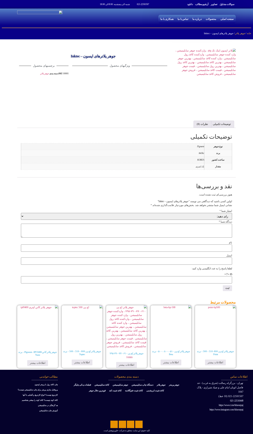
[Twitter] (130, 424)
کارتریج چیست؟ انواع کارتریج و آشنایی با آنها (40, 395)
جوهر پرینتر (174, 385)
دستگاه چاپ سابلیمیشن (142, 385)
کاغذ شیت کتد (115, 390)
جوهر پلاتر (240, 33)
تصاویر (214, 4)
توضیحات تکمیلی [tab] (222, 124)
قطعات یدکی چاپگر (82, 385)
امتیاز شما (225, 211)
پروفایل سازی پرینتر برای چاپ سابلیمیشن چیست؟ (38, 390)
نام (230, 242)
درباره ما (197, 19)
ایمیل (229, 255)
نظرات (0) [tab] (202, 124)
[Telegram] (122, 424)
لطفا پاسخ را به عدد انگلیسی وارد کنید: (212, 268)
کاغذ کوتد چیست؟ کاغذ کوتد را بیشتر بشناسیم (40, 400)
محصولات (211, 19)
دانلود (190, 4)
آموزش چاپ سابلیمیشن (48, 410)
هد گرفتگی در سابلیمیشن (48, 405)
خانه (249, 33)
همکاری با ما (167, 19)
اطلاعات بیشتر (215, 362)
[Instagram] (114, 424)
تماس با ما (183, 19)
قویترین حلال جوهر (97, 390)
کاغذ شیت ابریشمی (155, 390)
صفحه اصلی (227, 19)
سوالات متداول (227, 4)
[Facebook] (139, 424)
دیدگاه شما (225, 222)
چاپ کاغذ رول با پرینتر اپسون (46, 385)
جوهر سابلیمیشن (120, 385)
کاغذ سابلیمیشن (101, 385)
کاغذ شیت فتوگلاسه (134, 390)
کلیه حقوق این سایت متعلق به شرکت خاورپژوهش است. (126, 430)
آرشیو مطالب (202, 4)
